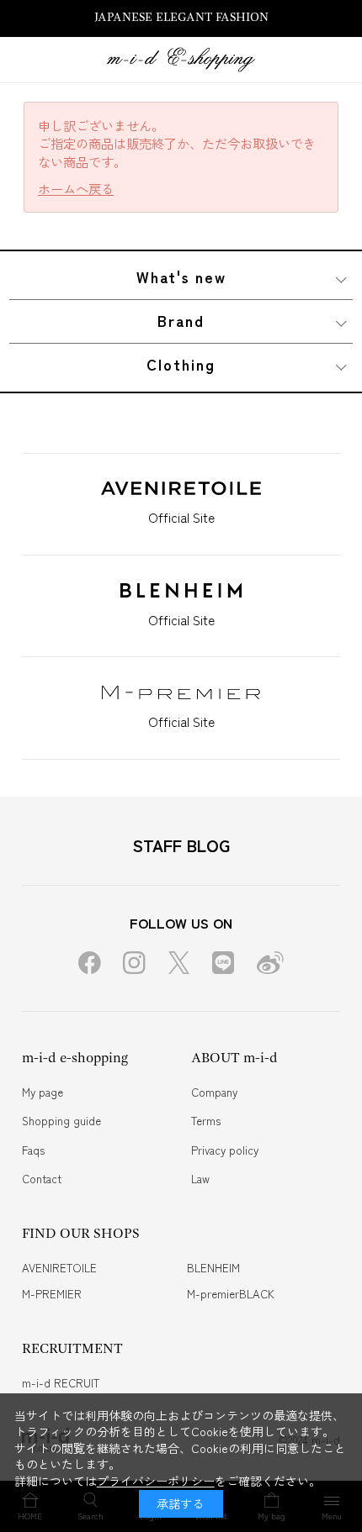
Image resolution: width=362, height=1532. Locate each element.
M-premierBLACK (230, 1294)
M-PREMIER (52, 1294)
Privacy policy (224, 1150)
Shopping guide (61, 1121)
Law (200, 1179)
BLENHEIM (213, 1268)
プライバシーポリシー (156, 1480)
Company (214, 1092)
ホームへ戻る (76, 188)
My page (42, 1092)
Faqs (33, 1150)
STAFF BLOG (181, 845)
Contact (41, 1179)
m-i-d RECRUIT (60, 1383)
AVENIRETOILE (59, 1268)
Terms (206, 1121)
